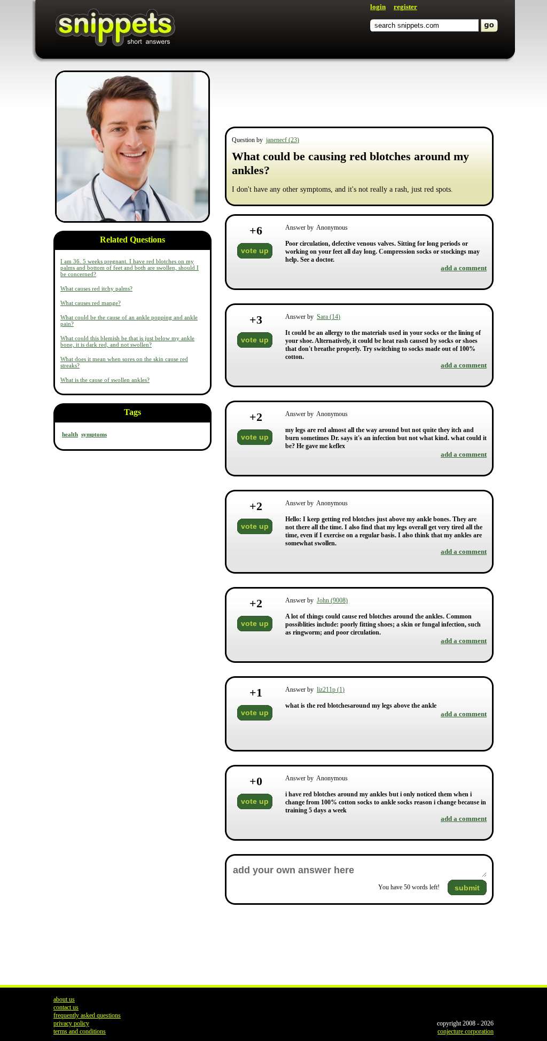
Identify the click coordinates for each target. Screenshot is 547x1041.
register (405, 7)
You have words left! (409, 887)
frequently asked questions (87, 1015)
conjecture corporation (465, 1031)
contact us (66, 1007)
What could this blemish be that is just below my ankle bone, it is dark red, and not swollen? (127, 341)
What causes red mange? (90, 303)
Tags (132, 412)
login (378, 7)
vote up (255, 250)
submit (467, 887)
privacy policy (71, 1023)
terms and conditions (79, 1031)
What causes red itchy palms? (96, 288)
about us (64, 999)
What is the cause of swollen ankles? (105, 380)
